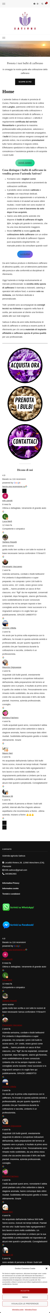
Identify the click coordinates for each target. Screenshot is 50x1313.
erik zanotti (7, 500)
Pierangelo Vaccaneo (12, 566)
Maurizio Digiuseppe (11, 667)
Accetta (25, 1291)
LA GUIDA (25, 254)
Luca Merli (7, 521)
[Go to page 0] (4, 827)
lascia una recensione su (13, 486)
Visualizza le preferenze (25, 1304)
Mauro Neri (7, 753)
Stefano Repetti (9, 542)
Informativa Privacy (31, 1309)
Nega (25, 1297)
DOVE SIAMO (25, 163)
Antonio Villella (9, 628)
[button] (46, 1268)
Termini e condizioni (11, 894)
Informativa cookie (18, 1309)
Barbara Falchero (10, 718)
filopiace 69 (7, 796)
